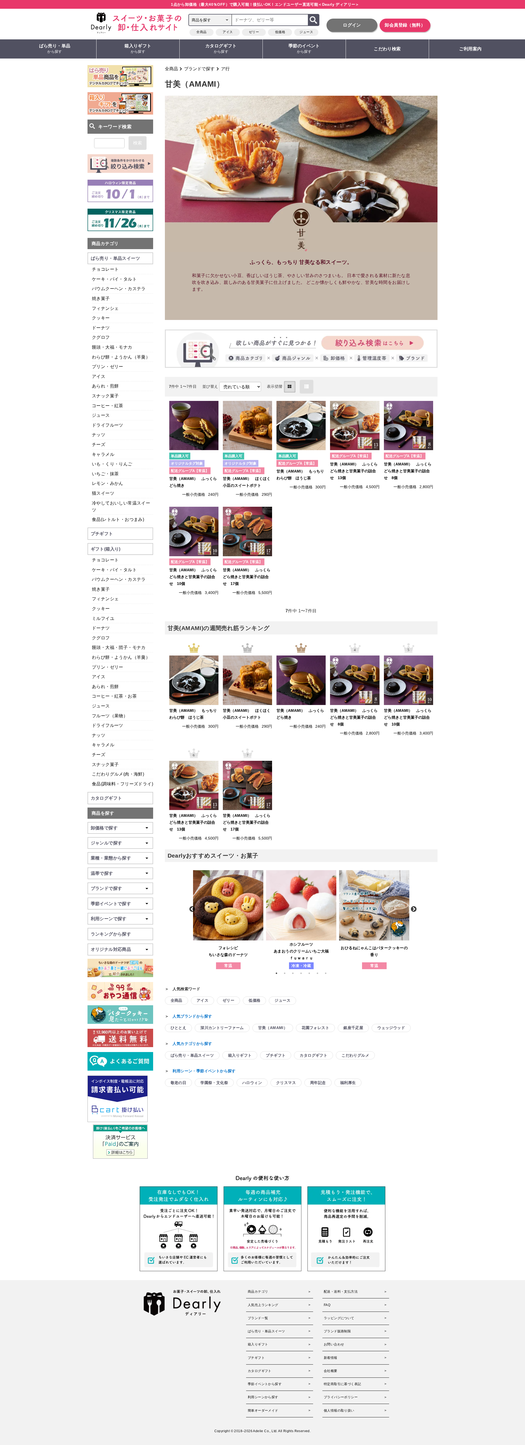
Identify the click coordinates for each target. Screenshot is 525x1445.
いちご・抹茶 (105, 473)
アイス (228, 32)
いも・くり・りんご (112, 464)
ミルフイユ (103, 618)
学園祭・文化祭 (214, 1082)
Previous (191, 908)
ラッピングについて (339, 1318)
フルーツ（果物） (110, 715)
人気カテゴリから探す (192, 1043)
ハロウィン (252, 1082)
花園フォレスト (315, 1028)
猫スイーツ (103, 493)
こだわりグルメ (355, 1055)
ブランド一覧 (258, 1318)
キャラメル (103, 454)
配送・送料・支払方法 (341, 1291)
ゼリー (254, 32)
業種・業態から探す (111, 858)
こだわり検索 (387, 48)
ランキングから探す (111, 934)
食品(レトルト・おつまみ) (118, 519)
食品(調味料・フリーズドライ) (122, 784)
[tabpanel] (228, 919)
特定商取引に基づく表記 (342, 1384)
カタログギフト (221, 48)
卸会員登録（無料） (405, 25)
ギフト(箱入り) (106, 549)
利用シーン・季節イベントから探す (204, 1071)
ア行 (225, 68)
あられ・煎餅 (105, 386)
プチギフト (275, 1055)
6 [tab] (320, 973)
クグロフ (101, 337)
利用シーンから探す (263, 1397)
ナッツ (98, 434)
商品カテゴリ (105, 243)
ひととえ (178, 1028)
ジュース (306, 32)
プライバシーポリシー (341, 1397)
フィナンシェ (105, 308)
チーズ (98, 444)
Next (413, 908)
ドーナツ (101, 327)
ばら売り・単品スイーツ (192, 1055)
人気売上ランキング (263, 1305)
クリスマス (286, 1082)
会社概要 (330, 1371)
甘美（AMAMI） (273, 1028)
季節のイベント (304, 48)
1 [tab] (279, 973)
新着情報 (330, 1358)
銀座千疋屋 (353, 1028)
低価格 (280, 32)
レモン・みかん (107, 483)
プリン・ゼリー (107, 366)
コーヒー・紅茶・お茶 (114, 696)
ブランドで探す (199, 68)
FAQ (327, 1305)
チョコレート (105, 269)
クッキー (101, 318)
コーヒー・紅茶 (107, 405)
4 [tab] (304, 973)
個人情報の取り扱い (339, 1410)
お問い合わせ (334, 1344)
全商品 (201, 32)
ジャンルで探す (106, 843)
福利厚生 (348, 1082)
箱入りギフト (137, 48)
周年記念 (318, 1082)
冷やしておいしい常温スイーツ (121, 506)
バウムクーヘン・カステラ (119, 288)
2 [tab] (287, 973)
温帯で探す (102, 873)
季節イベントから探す (265, 1384)
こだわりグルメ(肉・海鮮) (118, 774)
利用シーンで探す (109, 918)
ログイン (352, 25)
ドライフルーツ (107, 425)
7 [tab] (328, 973)
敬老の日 (178, 1082)
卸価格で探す (104, 828)
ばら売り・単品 (55, 48)
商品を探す (103, 813)
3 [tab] (295, 973)
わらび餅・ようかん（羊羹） (121, 357)
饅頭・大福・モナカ (112, 347)
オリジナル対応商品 (111, 949)
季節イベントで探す (111, 903)
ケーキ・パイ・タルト (114, 279)
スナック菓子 (105, 396)
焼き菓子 (101, 298)
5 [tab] (312, 973)
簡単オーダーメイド (263, 1410)
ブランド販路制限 (337, 1331)
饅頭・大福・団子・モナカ (119, 647)
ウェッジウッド (391, 1028)
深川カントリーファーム (222, 1028)
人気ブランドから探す (192, 1016)
